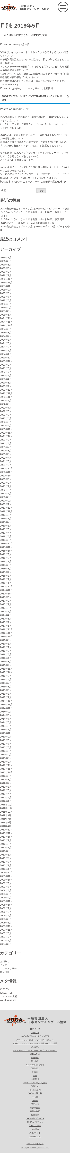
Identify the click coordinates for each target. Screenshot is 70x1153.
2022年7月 (6, 407)
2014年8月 (6, 715)
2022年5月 (6, 414)
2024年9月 (6, 329)
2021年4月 (6, 457)
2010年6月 (6, 851)
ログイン (5, 989)
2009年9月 (6, 883)
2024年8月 (6, 332)
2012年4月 (6, 794)
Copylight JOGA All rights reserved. (35, 1148)
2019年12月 (6, 507)
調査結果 (35, 1047)
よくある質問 (35, 1090)
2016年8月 (6, 643)
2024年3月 (6, 347)
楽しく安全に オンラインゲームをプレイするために (35, 1050)
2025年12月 (6, 279)
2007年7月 (6, 937)
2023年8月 (6, 368)
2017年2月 (6, 622)
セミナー (5, 964)
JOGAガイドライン (35, 1118)
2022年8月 (6, 404)
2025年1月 (6, 314)
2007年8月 (6, 933)
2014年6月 (6, 722)
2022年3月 (6, 422)
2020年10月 (6, 475)
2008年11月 (6, 901)
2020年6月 (6, 490)
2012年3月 (6, 797)
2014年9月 (6, 711)
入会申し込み (35, 1136)
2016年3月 (6, 661)
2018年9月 (6, 554)
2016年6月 (6, 650)
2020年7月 (6, 486)
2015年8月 (6, 679)
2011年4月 (5, 826)
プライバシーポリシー (35, 1144)
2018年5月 (6, 568)
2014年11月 (6, 704)
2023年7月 (6, 372)
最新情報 (48, 88)
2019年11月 (6, 511)
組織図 (35, 1072)
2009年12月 (6, 872)
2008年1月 (6, 922)
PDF (65, 181)
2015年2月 (6, 697)
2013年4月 (6, 754)
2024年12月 (6, 318)
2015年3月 (6, 693)
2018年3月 (6, 575)
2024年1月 (6, 354)
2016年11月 (6, 633)
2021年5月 (6, 454)
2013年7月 (6, 743)
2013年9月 (6, 736)
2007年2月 (6, 944)
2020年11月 (6, 472)
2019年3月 (6, 536)
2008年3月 (6, 919)
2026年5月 (6, 264)
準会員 (35, 1101)
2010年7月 (6, 847)
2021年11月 (6, 432)
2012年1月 (6, 801)
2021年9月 (6, 439)
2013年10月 (6, 733)
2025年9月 (6, 289)
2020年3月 (6, 497)
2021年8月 (6, 443)
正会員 (35, 1097)
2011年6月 (5, 822)
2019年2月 (6, 540)
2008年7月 (6, 908)
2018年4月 (6, 572)
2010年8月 (6, 844)
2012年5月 (6, 790)
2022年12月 (6, 389)
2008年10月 (6, 904)
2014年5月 (6, 726)
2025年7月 (6, 296)
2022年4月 (6, 418)
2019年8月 (6, 518)
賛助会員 (35, 1104)
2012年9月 (6, 776)
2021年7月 (6, 447)
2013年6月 (6, 747)
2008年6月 (6, 912)
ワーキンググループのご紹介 (35, 1083)
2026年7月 (6, 257)
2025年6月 (6, 300)
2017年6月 (6, 608)
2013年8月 (6, 740)
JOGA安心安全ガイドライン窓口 (35, 1036)
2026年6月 (6, 261)
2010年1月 (6, 869)
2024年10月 (6, 325)
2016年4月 (6, 658)
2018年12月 (6, 543)
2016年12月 (6, 629)
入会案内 (35, 1033)
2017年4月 (6, 615)
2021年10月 (6, 436)
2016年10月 (6, 636)
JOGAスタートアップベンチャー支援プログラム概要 (35, 1043)
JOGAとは (35, 1054)
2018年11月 (6, 547)
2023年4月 (6, 379)
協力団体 (35, 1115)
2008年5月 (6, 915)
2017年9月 (6, 597)
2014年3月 (6, 729)
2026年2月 (6, 271)
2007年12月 (6, 926)
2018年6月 (6, 565)
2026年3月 (6, 268)
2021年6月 (6, 450)
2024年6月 (6, 339)
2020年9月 (6, 479)
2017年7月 (6, 604)
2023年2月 (6, 386)
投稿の (6, 992)
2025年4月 (6, 307)
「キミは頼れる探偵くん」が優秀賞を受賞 (24, 35)
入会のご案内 (35, 1125)
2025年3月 (6, 311)
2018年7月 (6, 561)
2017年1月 (6, 625)
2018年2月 (6, 579)
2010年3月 (6, 861)
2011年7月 (5, 819)
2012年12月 (6, 765)
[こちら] (64, 167)
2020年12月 (6, 468)
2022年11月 (6, 393)
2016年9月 (6, 640)
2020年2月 (6, 500)
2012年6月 (6, 786)
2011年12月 (6, 804)
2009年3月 (6, 894)
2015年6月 (6, 686)
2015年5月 (6, 690)
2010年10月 (6, 836)
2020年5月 (6, 493)
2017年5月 (6, 611)
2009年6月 (6, 890)
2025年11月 (6, 282)
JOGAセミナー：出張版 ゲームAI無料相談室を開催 (27, 223)
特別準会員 (35, 1108)
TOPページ (35, 1029)
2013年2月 (6, 761)
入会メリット (35, 1133)
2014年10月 (6, 708)
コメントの (8, 996)
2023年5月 (6, 375)
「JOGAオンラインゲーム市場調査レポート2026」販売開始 (32, 219)
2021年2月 (6, 465)
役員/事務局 (35, 1111)
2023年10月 (6, 361)
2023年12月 (6, 357)
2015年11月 (6, 668)
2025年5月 (6, 304)
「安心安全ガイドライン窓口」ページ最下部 (26, 174)
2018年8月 (6, 557)
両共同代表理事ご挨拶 (35, 1065)
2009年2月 (6, 897)
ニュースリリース (32, 88)
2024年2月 (6, 350)
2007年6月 (6, 940)
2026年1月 (6, 275)
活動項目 (35, 1068)
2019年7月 (6, 522)
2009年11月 (6, 876)
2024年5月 (6, 343)
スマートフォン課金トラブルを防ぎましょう (35, 1040)
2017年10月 (6, 593)
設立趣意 (35, 1061)
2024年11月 (6, 321)
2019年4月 (6, 532)
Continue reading (11, 84)
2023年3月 (6, 382)
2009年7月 (6, 886)
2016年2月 (6, 665)
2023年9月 (6, 364)
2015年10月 (6, 672)
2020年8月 (6, 482)
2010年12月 (6, 829)
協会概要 (35, 1058)
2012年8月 (6, 779)
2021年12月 (6, 429)
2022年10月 (6, 397)
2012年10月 (6, 772)
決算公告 (35, 1086)
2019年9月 (6, 515)
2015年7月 (6, 683)
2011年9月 (5, 815)
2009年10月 (6, 879)
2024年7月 (6, 336)
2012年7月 (6, 783)
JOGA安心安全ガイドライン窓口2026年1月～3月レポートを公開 (34, 208)
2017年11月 (6, 590)
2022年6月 (6, 411)
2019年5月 (6, 529)
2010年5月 (6, 854)
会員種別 (35, 1079)
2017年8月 (6, 600)
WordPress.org (8, 1000)
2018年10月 (6, 550)
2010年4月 (6, 858)
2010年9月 (6, 840)
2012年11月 (6, 768)
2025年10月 (6, 286)
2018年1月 (6, 583)
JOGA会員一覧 (35, 1093)
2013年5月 (6, 751)
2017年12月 (6, 586)
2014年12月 (6, 701)
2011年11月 (6, 808)
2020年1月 (6, 504)
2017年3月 (6, 618)
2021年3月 (6, 461)
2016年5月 (6, 654)
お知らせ (17, 88)
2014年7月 (6, 718)
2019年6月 (6, 525)
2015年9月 (6, 675)
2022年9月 (6, 400)
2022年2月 (6, 425)
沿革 (35, 1075)
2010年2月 (6, 865)
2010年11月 (6, 833)
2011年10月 (6, 811)
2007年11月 (6, 929)
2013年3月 (6, 758)
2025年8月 (6, 293)
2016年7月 (6, 647)
